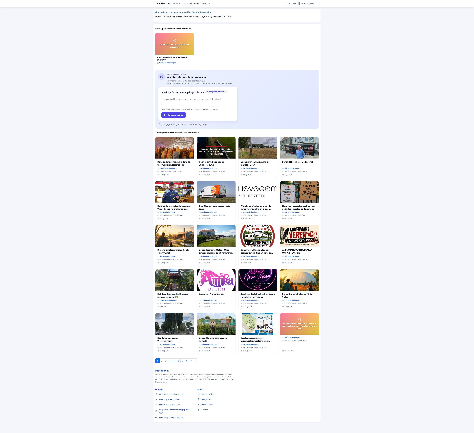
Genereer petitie (175, 115)
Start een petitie (308, 3)
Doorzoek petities (191, 3)
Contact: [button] (204, 3)
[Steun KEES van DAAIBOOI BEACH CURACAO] (174, 49)
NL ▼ (178, 3)
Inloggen (292, 3)
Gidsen (159, 389)
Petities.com (163, 3)
